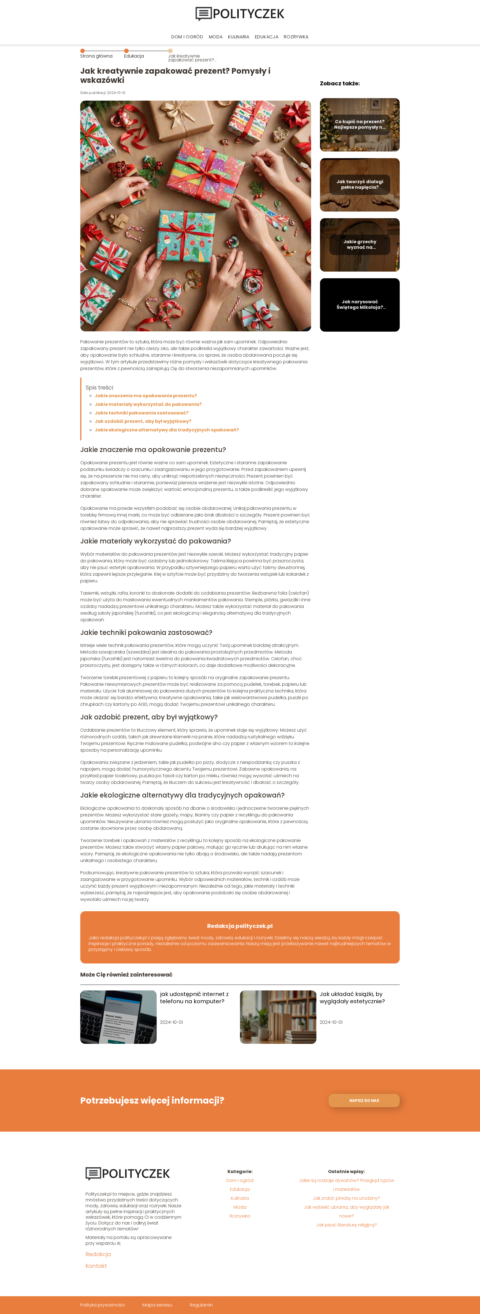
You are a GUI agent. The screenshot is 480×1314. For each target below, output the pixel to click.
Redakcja (98, 1254)
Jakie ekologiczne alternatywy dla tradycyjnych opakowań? (167, 430)
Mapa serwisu (157, 1305)
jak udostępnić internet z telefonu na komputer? (194, 997)
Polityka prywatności (102, 1305)
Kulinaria (238, 37)
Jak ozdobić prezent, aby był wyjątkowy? (143, 421)
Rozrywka (296, 37)
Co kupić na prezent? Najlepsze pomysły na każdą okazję (360, 125)
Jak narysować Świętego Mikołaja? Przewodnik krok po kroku (360, 305)
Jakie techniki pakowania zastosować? (142, 413)
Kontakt (96, 1266)
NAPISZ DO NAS (364, 1100)
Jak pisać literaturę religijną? (346, 1225)
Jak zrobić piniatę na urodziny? (346, 1198)
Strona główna (96, 56)
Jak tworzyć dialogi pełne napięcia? (359, 185)
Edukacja (267, 37)
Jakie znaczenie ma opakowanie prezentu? (146, 396)
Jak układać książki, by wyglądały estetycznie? (352, 997)
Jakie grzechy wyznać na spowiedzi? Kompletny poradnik (359, 245)
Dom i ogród (187, 37)
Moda (216, 37)
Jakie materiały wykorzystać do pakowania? (148, 404)
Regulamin (201, 1305)
